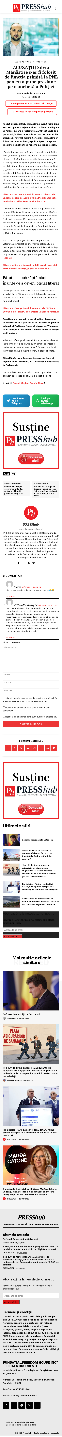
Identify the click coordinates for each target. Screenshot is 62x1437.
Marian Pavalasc (14, 1080)
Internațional (9, 1253)
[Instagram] (23, 562)
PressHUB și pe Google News (28, 383)
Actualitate (23, 62)
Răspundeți (12, 597)
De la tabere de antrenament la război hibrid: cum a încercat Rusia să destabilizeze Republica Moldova (40, 901)
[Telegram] (33, 562)
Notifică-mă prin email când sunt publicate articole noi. (31, 716)
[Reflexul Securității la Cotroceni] (11, 840)
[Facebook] (18, 562)
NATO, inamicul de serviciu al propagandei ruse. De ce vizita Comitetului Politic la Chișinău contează (37, 854)
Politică (41, 62)
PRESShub (39, 93)
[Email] (41, 748)
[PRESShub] (31, 513)
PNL (13, 474)
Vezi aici (8, 258)
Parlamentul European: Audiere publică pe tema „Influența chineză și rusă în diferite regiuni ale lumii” (45, 491)
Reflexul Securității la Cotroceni (37, 839)
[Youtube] (44, 562)
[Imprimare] (47, 748)
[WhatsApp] (21, 748)
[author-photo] (5, 1018)
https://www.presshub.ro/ (31, 529)
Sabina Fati (11, 1018)
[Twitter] (14, 748)
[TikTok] (38, 562)
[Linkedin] (28, 562)
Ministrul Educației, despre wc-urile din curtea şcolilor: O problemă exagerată (13, 490)
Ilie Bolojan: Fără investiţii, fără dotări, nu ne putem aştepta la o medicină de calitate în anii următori (40, 886)
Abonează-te (11, 936)
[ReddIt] (34, 748)
